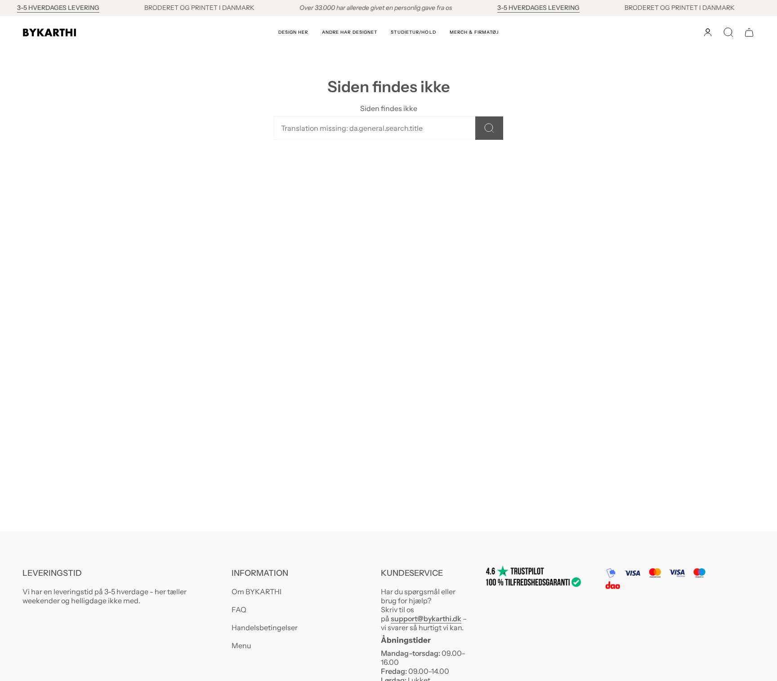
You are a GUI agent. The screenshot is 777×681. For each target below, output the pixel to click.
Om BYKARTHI (256, 591)
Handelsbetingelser (265, 627)
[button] (293, 32)
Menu (241, 645)
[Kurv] (749, 32)
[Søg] (489, 128)
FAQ (239, 609)
